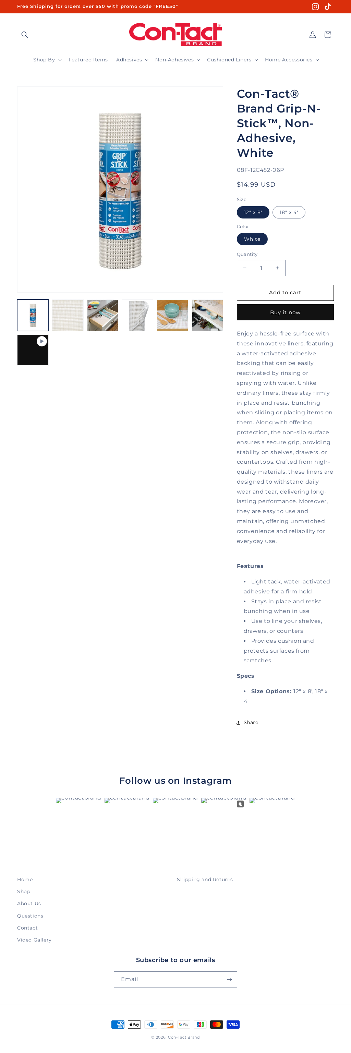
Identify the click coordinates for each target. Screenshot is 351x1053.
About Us (29, 903)
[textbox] (285, 437)
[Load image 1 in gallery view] (33, 315)
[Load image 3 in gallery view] (103, 315)
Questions (30, 916)
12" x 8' (253, 212)
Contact (27, 928)
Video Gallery (34, 940)
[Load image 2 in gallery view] (68, 315)
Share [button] (251, 722)
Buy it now (285, 312)
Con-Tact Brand (184, 1037)
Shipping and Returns (205, 879)
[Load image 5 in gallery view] (172, 315)
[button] (24, 34)
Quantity (247, 254)
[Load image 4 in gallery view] (137, 315)
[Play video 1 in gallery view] (33, 350)
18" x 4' (289, 212)
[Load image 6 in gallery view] (207, 315)
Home (25, 879)
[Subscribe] (229, 979)
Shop (23, 891)
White (252, 239)
